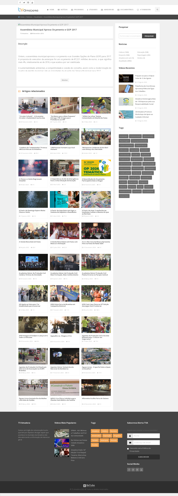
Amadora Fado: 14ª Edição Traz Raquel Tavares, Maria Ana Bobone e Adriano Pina (78, 455)
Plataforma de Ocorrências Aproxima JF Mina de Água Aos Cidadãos (145, 88)
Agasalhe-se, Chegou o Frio (61, 336)
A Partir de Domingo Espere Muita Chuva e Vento (32, 211)
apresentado (148, 136)
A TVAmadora (145, 9)
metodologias (138, 168)
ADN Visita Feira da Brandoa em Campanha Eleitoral (62, 305)
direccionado (148, 173)
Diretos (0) (141, 58)
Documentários (126, 9)
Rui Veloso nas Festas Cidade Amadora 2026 (79, 442)
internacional (125, 168)
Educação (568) (142, 52)
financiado (133, 182)
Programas (79, 9)
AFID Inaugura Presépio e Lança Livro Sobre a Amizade (33, 336)
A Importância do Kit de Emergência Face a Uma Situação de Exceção (64, 180)
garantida (134, 150)
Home (52, 9)
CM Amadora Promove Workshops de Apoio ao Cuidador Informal (144, 114)
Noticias (29, 17)
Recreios (113, 431)
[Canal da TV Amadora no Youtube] (32, 2)
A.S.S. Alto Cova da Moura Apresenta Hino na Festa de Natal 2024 (96, 243)
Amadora (148, 187)
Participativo (150, 168)
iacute (140, 187)
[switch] (128, 449)
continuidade (125, 173)
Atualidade (38, 17)
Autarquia (104, 440)
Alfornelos (124, 150)
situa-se (123, 187)
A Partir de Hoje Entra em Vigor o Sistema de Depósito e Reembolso (63, 211)
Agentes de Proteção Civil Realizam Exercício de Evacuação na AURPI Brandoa (32, 369)
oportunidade (125, 164)
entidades (123, 177)
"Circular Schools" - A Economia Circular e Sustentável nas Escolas (32, 117)
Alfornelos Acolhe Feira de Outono (95, 398)
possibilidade (148, 191)
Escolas (95, 445)
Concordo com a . (140, 449)
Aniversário (96, 436)
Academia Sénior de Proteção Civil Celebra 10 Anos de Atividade (32, 274)
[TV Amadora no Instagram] (28, 2)
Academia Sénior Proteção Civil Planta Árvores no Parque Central (95, 274)
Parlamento (149, 159)
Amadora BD (109, 9)
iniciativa (135, 154)
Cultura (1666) (124, 52)
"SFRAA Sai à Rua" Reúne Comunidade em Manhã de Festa (94, 117)
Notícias (64, 9)
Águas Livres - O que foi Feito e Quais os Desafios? (96, 368)
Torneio (95, 440)
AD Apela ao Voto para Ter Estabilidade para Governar (29, 305)
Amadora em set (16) (126, 58)
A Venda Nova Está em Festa (30, 242)
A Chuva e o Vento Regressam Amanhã (30, 180)
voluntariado (125, 154)
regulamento (137, 159)
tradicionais (124, 159)
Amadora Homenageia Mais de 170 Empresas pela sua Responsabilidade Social (145, 101)
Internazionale (148, 164)
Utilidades (93, 9)
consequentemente (139, 141)
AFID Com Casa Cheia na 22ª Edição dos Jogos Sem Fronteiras (95, 305)
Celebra (105, 431)
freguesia (143, 182)
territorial (136, 173)
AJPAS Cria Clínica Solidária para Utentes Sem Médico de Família (63, 399)
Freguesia (117, 436)
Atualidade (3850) (125, 61)
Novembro (145, 150)
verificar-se (134, 177)
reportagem (124, 141)
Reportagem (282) (143, 55)
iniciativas (137, 164)
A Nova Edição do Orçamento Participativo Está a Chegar (93, 180)
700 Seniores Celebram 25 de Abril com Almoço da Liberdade (95, 148)
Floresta (132, 187)
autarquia (137, 191)
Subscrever (143, 457)
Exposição (107, 436)
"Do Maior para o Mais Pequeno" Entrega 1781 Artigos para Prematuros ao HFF (63, 118)
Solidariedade (135, 136)
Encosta (114, 440)
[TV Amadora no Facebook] (20, 2)
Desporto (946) (124, 55)
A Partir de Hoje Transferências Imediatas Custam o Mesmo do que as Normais (95, 212)
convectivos (146, 177)
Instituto (123, 182)
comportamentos (126, 145)
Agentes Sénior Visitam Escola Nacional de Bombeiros (62, 368)
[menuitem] (50, 10)
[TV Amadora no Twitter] (24, 2)
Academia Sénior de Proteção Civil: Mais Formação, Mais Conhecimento (64, 274)
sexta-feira (124, 196)
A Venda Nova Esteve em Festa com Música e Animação (63, 243)
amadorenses (125, 191)
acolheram (146, 154)
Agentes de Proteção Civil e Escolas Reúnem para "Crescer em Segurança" (95, 337)
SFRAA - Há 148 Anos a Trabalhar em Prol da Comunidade (78, 433)
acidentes (123, 136)
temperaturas (141, 145)
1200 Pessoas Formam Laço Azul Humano (62, 148)
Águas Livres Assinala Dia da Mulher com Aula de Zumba (33, 399)
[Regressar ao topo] (170, 481)
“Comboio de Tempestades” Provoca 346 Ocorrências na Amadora (33, 148)
